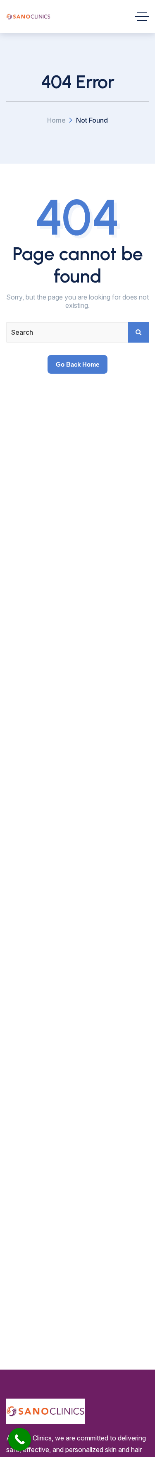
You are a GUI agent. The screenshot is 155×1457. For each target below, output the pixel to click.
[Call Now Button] (19, 1439)
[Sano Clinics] (28, 17)
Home (56, 120)
